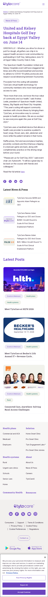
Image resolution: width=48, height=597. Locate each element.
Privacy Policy (16, 526)
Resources (31, 492)
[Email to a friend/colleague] (21, 181)
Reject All (24, 585)
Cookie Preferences (17, 529)
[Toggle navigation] (43, 4)
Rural (5, 462)
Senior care (7, 479)
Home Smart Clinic (33, 434)
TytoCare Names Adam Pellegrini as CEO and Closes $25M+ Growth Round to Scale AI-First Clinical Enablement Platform (29, 220)
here (23, 171)
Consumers (9, 523)
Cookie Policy (31, 526)
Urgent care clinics (10, 468)
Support (20, 523)
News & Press (31, 468)
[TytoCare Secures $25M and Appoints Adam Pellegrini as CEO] (10, 201)
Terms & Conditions (35, 523)
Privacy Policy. (12, 573)
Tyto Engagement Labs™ (36, 445)
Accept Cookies (24, 592)
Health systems (11, 457)
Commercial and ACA (11, 434)
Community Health (13, 492)
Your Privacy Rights (24, 578)
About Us (29, 462)
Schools (6, 473)
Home (5, 12)
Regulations (34, 529)
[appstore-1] (35, 548)
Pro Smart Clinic (32, 439)
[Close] (45, 557)
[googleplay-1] (13, 548)
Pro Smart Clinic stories (35, 450)
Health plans (9, 428)
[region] (24, 575)
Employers (7, 445)
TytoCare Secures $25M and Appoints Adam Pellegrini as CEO (29, 201)
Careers (29, 473)
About (29, 457)
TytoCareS (30, 479)
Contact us (24, 538)
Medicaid (6, 439)
